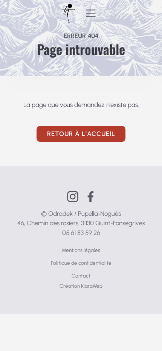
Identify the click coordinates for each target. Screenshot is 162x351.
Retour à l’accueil (81, 133)
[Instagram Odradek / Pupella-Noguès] (72, 196)
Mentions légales (81, 250)
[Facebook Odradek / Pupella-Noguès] (90, 196)
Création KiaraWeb (81, 286)
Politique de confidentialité (81, 263)
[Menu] (91, 13)
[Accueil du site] (68, 13)
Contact (81, 276)
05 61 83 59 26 (81, 233)
